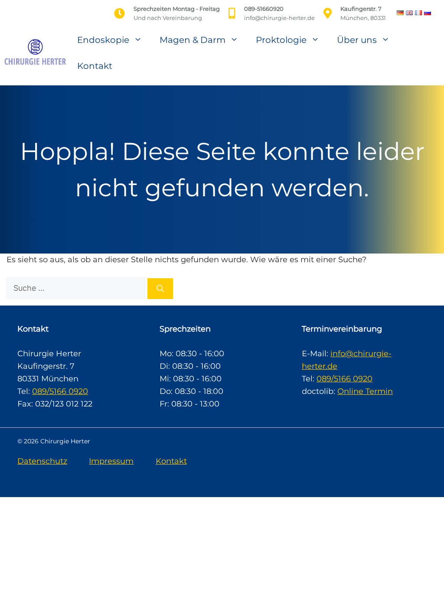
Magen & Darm (192, 40)
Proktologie (281, 40)
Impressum (111, 461)
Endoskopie (103, 40)
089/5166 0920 (60, 391)
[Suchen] (160, 288)
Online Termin (365, 391)
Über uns (357, 40)
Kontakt (94, 66)
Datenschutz (42, 461)
